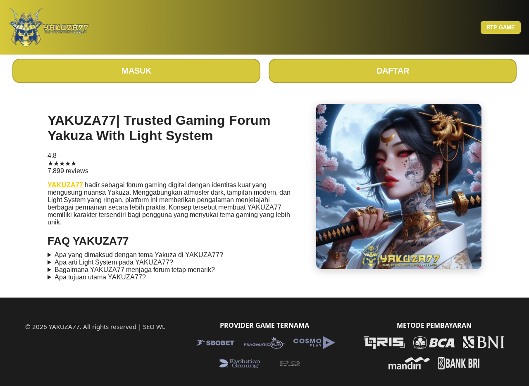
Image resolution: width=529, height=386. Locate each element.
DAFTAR (392, 70)
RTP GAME (500, 27)
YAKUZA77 (65, 184)
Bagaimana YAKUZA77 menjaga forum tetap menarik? (135, 269)
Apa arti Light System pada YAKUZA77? (114, 262)
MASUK (136, 70)
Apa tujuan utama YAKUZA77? (100, 277)
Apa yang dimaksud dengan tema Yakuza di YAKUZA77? (139, 254)
